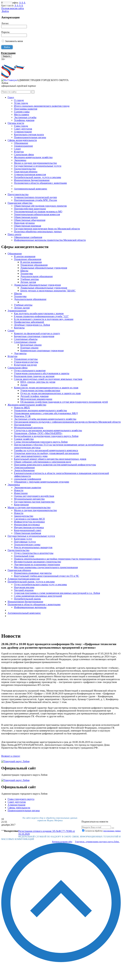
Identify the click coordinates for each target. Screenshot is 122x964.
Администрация (23, 131)
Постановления (22, 424)
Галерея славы (22, 111)
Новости (18, 490)
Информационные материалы (30, 607)
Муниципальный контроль (28, 427)
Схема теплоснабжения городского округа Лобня (41, 441)
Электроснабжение (24, 467)
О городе (19, 100)
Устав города (21, 103)
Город (11, 97)
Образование (21, 143)
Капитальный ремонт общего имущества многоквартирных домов (50, 459)
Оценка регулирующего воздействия (34, 496)
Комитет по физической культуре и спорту (37, 333)
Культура (19, 151)
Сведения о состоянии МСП (29, 519)
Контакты (19, 327)
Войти (5, 11)
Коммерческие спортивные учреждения (42, 350)
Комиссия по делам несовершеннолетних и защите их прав (46, 387)
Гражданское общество (20, 203)
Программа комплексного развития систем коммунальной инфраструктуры (55, 464)
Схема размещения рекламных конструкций (38, 596)
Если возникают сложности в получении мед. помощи (43, 319)
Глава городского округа (21, 799)
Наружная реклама (24, 587)
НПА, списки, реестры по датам (37, 382)
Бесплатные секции (31, 344)
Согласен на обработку (103, 831)
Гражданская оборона (25, 171)
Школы (24, 270)
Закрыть (6, 56)
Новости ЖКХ (22, 407)
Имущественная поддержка (29, 527)
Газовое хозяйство (24, 439)
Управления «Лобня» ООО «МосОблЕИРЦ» (38, 433)
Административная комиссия (30, 174)
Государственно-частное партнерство (34, 501)
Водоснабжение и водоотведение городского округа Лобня (46, 436)
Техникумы (26, 273)
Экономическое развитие (27, 487)
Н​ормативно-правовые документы (33, 573)
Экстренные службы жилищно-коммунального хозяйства (45, 419)
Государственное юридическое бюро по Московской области (47, 228)
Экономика (20, 160)
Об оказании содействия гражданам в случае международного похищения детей (64, 402)
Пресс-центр (14, 234)
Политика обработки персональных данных (38, 231)
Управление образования (27, 259)
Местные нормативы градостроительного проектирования (46, 567)
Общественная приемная (27, 225)
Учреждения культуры (26, 362)
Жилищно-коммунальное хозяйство (33, 157)
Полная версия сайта (12, 8)
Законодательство (23, 516)
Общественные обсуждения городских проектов (40, 205)
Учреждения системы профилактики (40, 390)
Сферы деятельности (19, 807)
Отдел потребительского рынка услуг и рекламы (40, 584)
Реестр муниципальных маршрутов (33, 547)
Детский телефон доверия (34, 396)
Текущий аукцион (24, 590)
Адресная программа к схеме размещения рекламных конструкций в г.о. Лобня (57, 593)
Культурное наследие (25, 364)
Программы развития (25, 108)
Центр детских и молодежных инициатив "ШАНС (48, 290)
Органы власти (16, 123)
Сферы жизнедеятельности (22, 140)
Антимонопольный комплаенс (30, 188)
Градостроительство (25, 168)
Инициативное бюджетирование (32, 180)
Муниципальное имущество (29, 499)
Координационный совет (27, 530)
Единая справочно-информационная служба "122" (41, 316)
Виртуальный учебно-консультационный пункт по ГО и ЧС (46, 576)
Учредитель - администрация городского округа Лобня (97, 842)
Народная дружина (24, 223)
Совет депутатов (23, 128)
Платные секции (29, 347)
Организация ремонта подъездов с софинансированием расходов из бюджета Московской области (67, 422)
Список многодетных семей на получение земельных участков (48, 379)
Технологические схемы (27, 544)
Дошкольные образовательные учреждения (43, 267)
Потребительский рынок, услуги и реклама (37, 177)
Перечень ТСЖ (22, 416)
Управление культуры (26, 359)
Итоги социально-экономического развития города (41, 106)
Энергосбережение (24, 470)
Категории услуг (23, 538)
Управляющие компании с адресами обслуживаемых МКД (46, 413)
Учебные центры (29, 279)
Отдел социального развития (29, 370)
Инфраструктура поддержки (29, 521)
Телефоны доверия (24, 120)
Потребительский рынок (27, 598)
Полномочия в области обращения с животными (40, 183)
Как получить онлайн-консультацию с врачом (39, 313)
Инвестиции (21, 493)
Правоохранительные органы (30, 137)
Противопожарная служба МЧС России (35, 200)
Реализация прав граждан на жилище (34, 376)
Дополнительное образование (36, 276)
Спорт (17, 148)
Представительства (18, 194)
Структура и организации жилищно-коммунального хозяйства (48, 430)
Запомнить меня (14, 41)
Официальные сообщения (28, 237)
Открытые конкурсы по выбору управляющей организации (46, 453)
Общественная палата (26, 217)
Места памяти (21, 114)
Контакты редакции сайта (62, 842)
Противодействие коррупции (30, 208)
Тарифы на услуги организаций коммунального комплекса (46, 450)
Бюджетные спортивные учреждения (34, 336)
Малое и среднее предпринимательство (35, 163)
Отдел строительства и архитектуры (33, 553)
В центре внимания (24, 256)
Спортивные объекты (25, 339)
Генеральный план (24, 556)
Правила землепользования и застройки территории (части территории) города (57, 558)
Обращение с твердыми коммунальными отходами (41, 481)
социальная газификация (27, 479)
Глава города (21, 126)
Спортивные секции (25, 342)
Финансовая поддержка (27, 524)
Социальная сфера (24, 154)
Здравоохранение (23, 146)
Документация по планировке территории (37, 564)
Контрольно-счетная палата (29, 134)
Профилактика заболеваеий (29, 322)
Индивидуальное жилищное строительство (37, 561)
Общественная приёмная (27, 533)
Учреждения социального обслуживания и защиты (41, 373)
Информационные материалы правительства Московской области (50, 240)
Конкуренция (21, 504)
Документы (20, 353)
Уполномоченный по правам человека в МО (38, 211)
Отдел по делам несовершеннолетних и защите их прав (50, 393)
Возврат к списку (10, 756)
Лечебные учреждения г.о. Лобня (32, 324)
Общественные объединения (29, 220)
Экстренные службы (25, 117)
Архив (23, 384)
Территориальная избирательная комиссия (37, 214)
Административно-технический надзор (35, 197)
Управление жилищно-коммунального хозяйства (40, 410)
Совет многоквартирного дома (30, 456)
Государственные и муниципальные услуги (37, 166)
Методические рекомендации (36, 399)
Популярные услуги (25, 541)
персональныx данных (112, 831)
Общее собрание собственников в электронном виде (42, 461)
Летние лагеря (28, 282)
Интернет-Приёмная (12, 62)
